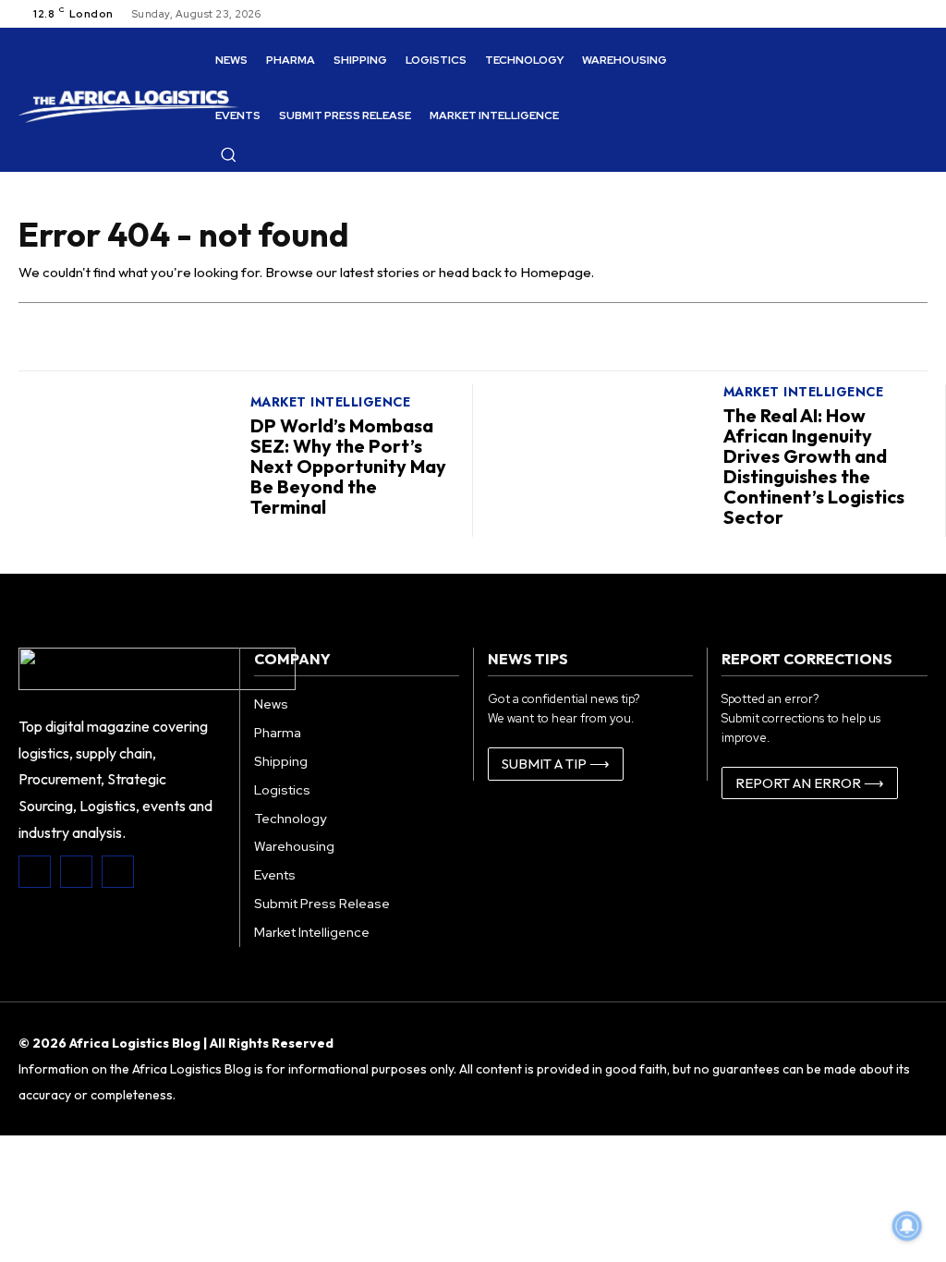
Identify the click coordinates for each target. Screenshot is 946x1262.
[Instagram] (76, 871)
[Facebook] (34, 871)
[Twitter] (118, 871)
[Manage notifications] (907, 1226)
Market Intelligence (330, 401)
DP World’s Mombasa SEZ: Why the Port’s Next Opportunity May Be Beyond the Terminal (348, 466)
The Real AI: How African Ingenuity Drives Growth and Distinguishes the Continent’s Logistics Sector (813, 466)
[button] (228, 154)
